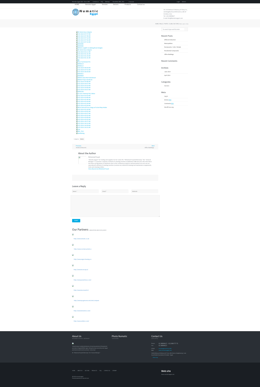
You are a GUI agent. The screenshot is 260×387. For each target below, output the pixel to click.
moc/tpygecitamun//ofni (165, 348)
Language (131, 2)
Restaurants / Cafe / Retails (172, 47)
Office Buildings (169, 54)
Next (150, 146)
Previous (81, 146)
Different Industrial (170, 40)
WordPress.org (169, 107)
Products (94, 370)
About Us (80, 370)
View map (155, 357)
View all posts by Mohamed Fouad (98, 169)
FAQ (102, 2)
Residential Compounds (171, 51)
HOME (73, 370)
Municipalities (168, 43)
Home (157, 24)
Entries (167, 100)
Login (178, 2)
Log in (166, 96)
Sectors (184, 2)
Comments (169, 103)
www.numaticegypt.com (165, 350)
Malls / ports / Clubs (166, 24)
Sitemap (107, 2)
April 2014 (167, 75)
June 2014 (167, 72)
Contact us (96, 2)
